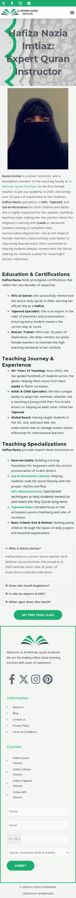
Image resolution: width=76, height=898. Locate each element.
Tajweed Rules (22, 507)
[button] (72, 12)
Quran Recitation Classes (30, 476)
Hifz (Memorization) (26, 491)
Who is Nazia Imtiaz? (25, 548)
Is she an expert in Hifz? (27, 594)
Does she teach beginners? (29, 585)
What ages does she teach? (30, 602)
